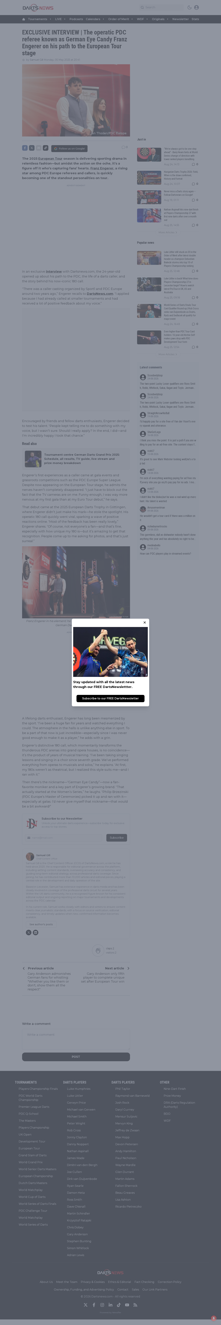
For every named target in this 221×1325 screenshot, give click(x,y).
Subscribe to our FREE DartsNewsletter (110, 698)
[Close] (144, 622)
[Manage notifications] (214, 1318)
